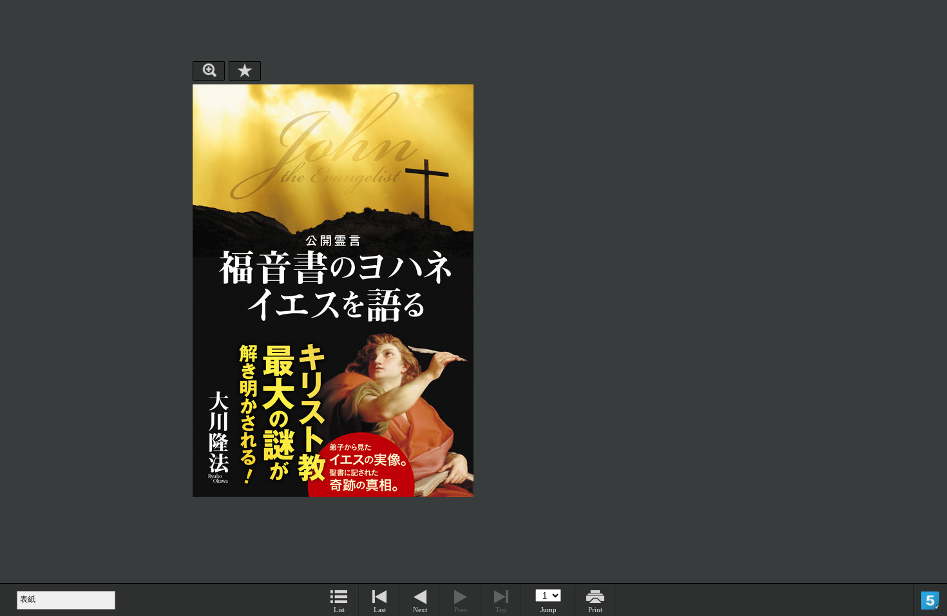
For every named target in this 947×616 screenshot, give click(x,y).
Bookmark (245, 71)
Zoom (209, 71)
